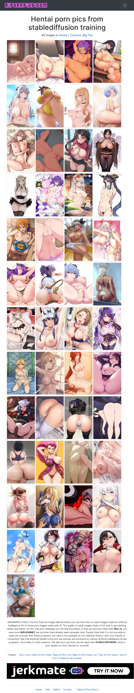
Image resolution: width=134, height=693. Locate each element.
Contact (67, 689)
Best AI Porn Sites (41, 655)
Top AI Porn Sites (108, 655)
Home (39, 689)
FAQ (47, 689)
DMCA (56, 689)
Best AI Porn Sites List (85, 655)
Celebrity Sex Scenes (70, 658)
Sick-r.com (24, 655)
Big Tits (88, 35)
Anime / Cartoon (70, 35)
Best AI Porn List (62, 655)
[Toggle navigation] (125, 5)
